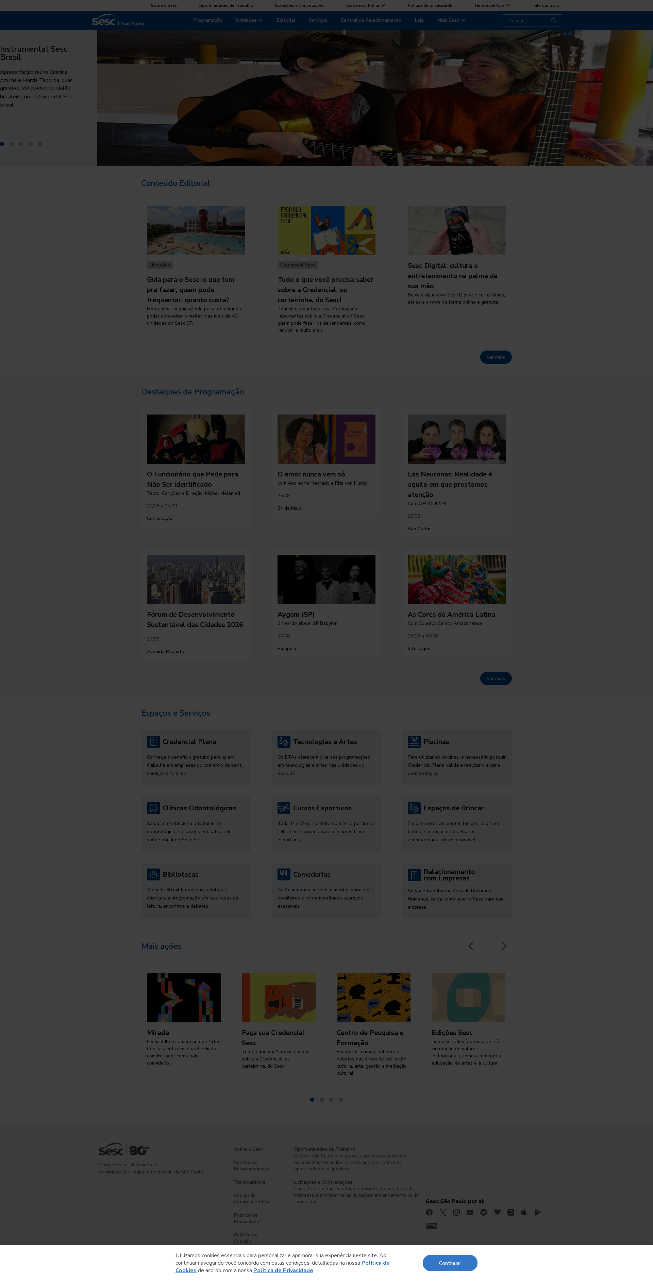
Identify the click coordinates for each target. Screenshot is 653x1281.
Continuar (450, 1262)
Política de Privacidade (283, 1270)
